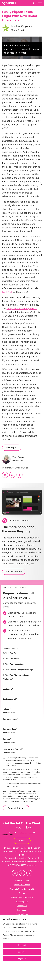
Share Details (22, 910)
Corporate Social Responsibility (22, 889)
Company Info (22, 902)
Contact (22, 893)
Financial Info (22, 906)
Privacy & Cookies (22, 881)
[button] (34, 3)
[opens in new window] (15, 873)
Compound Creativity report (22, 308)
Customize (22, 952)
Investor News (22, 914)
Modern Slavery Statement (22, 897)
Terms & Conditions (22, 885)
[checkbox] (22, 664)
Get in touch (33, 858)
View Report (11, 448)
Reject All (22, 959)
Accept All (22, 945)
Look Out (7, 292)
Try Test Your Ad (14, 572)
